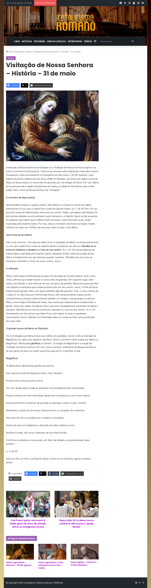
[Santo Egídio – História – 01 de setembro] (85, 551)
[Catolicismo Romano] (75, 21)
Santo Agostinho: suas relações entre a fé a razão (50, 565)
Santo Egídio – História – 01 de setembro (84, 564)
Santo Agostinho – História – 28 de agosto (19, 564)
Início (10, 51)
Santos (29, 51)
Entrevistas (75, 41)
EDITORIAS (39, 41)
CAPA (17, 41)
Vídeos (88, 41)
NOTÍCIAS (27, 41)
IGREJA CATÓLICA (56, 41)
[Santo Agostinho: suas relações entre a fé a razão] (52, 552)
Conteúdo (19, 51)
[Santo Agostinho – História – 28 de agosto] (20, 552)
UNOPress (58, 583)
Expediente (30, 583)
